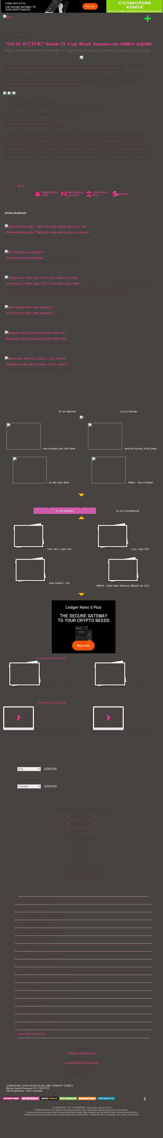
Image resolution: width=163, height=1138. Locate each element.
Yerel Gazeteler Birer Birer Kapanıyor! (29, 313)
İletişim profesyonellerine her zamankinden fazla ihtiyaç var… (39, 342)
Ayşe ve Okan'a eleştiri (81, 831)
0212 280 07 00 (41, 1088)
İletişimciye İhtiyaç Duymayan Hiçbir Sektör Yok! (36, 338)
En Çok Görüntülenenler (127, 510)
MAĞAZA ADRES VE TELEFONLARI (41, 916)
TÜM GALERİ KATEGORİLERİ (51, 658)
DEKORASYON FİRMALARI (36, 924)
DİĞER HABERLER (17, 37)
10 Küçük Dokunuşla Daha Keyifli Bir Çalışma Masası (81, 809)
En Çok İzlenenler (128, 411)
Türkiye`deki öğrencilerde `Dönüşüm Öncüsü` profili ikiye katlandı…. (43, 262)
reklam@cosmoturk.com (81, 1053)
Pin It (21, 186)
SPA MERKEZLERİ (31, 1010)
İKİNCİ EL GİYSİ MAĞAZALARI (39, 963)
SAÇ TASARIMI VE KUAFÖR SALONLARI (45, 994)
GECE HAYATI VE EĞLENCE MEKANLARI (45, 971)
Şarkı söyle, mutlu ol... (82, 824)
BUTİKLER (26, 947)
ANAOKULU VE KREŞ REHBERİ (39, 1018)
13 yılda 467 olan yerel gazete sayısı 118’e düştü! (33, 317)
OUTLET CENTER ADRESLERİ (38, 900)
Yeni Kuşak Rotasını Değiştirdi (24, 257)
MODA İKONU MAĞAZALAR (37, 1026)
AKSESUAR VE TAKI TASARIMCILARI (43, 931)
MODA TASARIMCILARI (34, 908)
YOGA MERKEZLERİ (32, 1002)
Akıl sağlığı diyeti (81, 853)
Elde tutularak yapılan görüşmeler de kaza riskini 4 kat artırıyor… (41, 368)
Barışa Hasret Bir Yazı (81, 860)
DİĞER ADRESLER (34, 1033)
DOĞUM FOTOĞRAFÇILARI (36, 939)
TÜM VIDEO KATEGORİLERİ (52, 702)
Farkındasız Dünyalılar (81, 817)
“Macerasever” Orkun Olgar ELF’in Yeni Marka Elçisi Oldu (42, 283)
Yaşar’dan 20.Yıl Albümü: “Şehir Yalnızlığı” (81, 874)
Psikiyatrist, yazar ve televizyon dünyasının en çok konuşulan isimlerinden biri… (50, 236)
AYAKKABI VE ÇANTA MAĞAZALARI (43, 955)
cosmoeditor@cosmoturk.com (81, 1063)
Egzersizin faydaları (81, 845)
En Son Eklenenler (67, 411)
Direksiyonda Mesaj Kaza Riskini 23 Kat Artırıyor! (36, 364)
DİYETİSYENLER (30, 986)
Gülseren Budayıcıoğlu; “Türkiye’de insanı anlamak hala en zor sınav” (48, 232)
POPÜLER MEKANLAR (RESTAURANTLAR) (46, 978)
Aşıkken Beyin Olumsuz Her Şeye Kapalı (81, 867)
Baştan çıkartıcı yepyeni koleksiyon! (81, 838)
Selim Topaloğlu (34, 1090)
